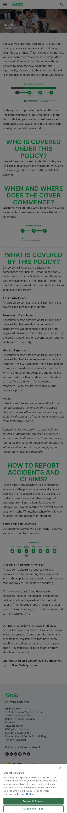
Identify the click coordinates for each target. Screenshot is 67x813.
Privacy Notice (25, 794)
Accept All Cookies (33, 801)
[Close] (60, 768)
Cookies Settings (33, 808)
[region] (33, 788)
